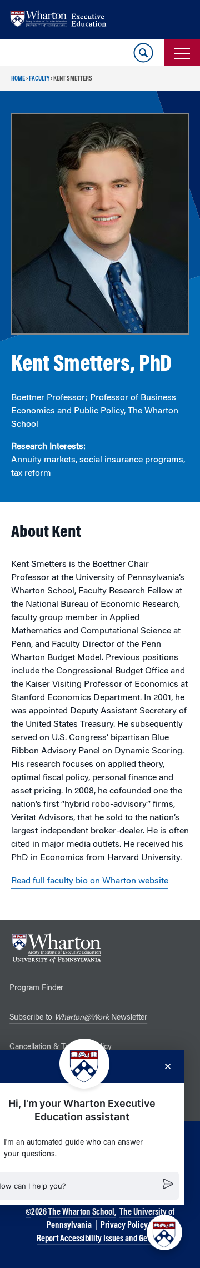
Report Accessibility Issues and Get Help (101, 1239)
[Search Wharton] (143, 53)
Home (18, 79)
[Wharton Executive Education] (64, 19)
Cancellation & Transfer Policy (60, 1047)
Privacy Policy (124, 1225)
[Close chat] (167, 1066)
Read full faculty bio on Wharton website (89, 881)
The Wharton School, (82, 1212)
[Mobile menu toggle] (182, 52)
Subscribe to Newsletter (78, 1018)
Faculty (39, 79)
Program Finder (36, 988)
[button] (164, 1232)
